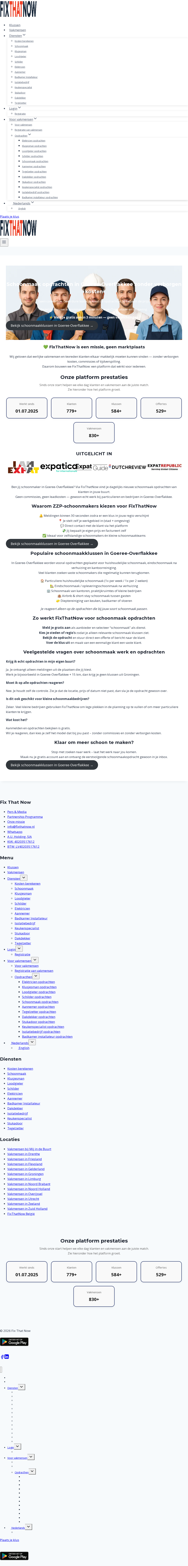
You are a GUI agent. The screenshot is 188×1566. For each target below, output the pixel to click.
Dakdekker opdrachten (34, 176)
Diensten (13, 878)
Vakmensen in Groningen (25, 1174)
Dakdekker (20, 97)
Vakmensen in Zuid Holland (27, 1208)
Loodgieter (20, 56)
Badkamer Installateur (26, 77)
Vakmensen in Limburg (24, 1179)
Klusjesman (20, 51)
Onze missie (16, 822)
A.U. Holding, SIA (19, 837)
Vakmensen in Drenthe (23, 1154)
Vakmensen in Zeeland (23, 1204)
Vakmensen (17, 30)
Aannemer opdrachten (34, 166)
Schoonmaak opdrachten (35, 161)
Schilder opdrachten (32, 156)
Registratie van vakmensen (28, 129)
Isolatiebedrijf (22, 82)
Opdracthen (23, 977)
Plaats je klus (9, 216)
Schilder (19, 61)
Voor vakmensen (23, 124)
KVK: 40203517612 (21, 841)
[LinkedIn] (6, 1358)
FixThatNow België (21, 1214)
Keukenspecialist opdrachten (37, 187)
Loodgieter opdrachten (34, 151)
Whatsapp (14, 832)
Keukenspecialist (23, 87)
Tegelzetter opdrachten (34, 171)
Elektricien (20, 66)
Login (11, 949)
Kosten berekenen (24, 41)
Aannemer (20, 72)
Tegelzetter (20, 103)
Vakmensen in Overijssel (24, 1194)
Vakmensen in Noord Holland (28, 1189)
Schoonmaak (21, 46)
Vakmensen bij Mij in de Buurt (29, 1149)
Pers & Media (17, 812)
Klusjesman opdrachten (34, 146)
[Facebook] (2, 1358)
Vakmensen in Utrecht (23, 1199)
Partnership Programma (25, 817)
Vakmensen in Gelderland (26, 1169)
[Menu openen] (4, 242)
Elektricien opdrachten (33, 140)
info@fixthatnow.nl (21, 826)
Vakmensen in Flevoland (24, 1164)
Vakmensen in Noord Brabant (28, 1184)
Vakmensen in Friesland (24, 1159)
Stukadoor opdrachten (34, 182)
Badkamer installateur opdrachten (40, 197)
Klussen (14, 25)
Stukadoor (20, 92)
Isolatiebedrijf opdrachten (35, 192)
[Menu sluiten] (1, 1370)
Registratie (20, 113)
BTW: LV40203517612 (23, 846)
